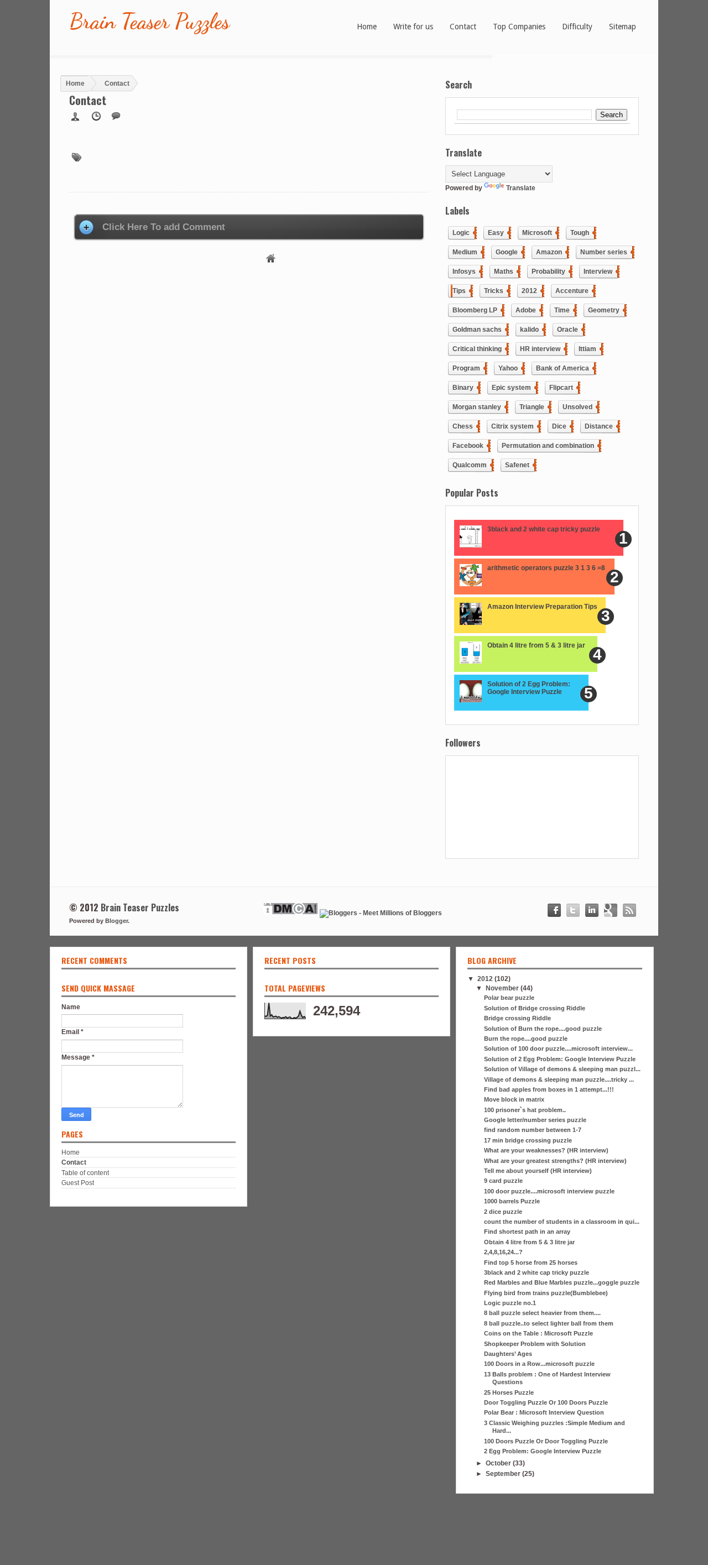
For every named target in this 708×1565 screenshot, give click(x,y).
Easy (496, 233)
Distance (599, 426)
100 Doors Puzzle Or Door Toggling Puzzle (546, 1441)
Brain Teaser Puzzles (149, 21)
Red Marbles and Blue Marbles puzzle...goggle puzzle (561, 1282)
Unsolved (577, 407)
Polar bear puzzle (509, 997)
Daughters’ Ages (508, 1353)
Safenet (517, 465)
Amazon (549, 252)
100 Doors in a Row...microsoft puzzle (539, 1363)
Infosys (464, 271)
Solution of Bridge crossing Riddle (534, 1008)
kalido (529, 329)
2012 (529, 291)
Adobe (526, 310)
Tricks (493, 291)
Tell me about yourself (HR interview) (538, 1170)
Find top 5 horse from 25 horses (530, 1262)
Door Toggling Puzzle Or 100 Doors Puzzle (546, 1402)
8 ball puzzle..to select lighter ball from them (548, 1323)
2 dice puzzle (503, 1211)
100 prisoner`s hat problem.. (525, 1110)
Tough (579, 233)
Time (562, 310)
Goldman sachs (477, 329)
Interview (598, 271)
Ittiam (587, 349)
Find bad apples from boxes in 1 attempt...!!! (549, 1089)
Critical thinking (477, 349)
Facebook (467, 446)
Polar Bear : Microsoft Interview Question (544, 1412)
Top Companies (519, 26)
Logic (461, 233)
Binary (462, 388)
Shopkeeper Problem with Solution (535, 1343)
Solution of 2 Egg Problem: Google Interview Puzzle (528, 688)
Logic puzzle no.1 (510, 1303)
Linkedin (591, 910)
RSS (629, 910)
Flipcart (561, 388)
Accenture (572, 291)
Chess (462, 426)
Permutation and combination (548, 446)
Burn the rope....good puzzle (526, 1038)
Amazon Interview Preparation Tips (542, 607)
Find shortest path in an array (527, 1231)
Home (271, 259)
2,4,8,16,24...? (503, 1252)
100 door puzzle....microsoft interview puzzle (549, 1191)
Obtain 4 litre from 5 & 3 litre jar (536, 645)
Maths (503, 271)
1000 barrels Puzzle (512, 1201)
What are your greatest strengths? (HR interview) (555, 1160)
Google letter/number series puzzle (535, 1120)
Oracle (567, 329)
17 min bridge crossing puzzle (528, 1140)
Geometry (604, 310)
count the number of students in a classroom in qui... (561, 1221)
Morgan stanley (476, 407)
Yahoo (508, 368)
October (499, 1463)
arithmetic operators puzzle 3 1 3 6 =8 (546, 568)
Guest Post (77, 1183)
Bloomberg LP (474, 310)
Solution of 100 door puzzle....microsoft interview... (558, 1048)
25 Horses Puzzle (509, 1392)
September (504, 1474)
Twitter (573, 910)
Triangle (531, 407)
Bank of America (562, 368)
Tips (459, 291)
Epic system (511, 388)
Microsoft (537, 233)
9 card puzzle (503, 1180)
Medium (464, 252)
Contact (73, 1162)
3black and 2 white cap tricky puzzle (543, 529)
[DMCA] (290, 913)
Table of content (85, 1173)
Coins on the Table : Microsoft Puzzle (538, 1333)
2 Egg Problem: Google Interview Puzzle (542, 1451)
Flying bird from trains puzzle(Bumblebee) (546, 1293)
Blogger (116, 920)
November (503, 988)
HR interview (540, 349)
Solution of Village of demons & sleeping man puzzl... (562, 1069)
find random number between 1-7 (532, 1129)
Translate (520, 188)
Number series (603, 252)
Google (507, 252)
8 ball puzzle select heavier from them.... (542, 1313)
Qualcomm (469, 465)
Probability (548, 271)
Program (466, 368)
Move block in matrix (514, 1099)
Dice (559, 426)
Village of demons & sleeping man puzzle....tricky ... (559, 1079)
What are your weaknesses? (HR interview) (546, 1150)
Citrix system (512, 426)
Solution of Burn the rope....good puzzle (543, 1028)
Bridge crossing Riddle (517, 1018)
